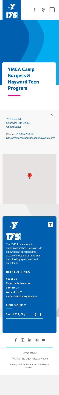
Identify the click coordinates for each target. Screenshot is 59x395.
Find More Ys (51, 115)
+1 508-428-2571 (25, 134)
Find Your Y (43, 9)
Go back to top (50, 224)
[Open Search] (35, 10)
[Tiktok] (36, 340)
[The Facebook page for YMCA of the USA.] (15, 340)
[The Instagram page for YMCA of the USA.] (22, 340)
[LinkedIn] (29, 340)
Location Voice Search (35, 314)
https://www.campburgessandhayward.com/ (30, 138)
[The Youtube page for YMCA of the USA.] (43, 340)
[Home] (12, 11)
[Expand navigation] (52, 9)
